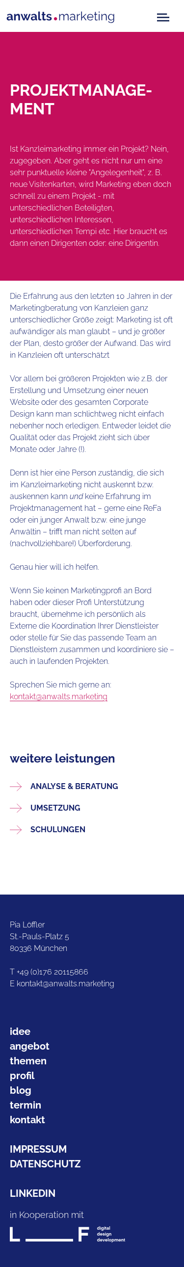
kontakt (27, 1120)
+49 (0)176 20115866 (52, 972)
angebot (30, 1046)
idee (20, 1031)
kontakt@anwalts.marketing (58, 696)
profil (22, 1076)
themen (28, 1061)
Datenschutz (45, 1164)
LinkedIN (32, 1193)
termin (25, 1105)
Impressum (38, 1149)
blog (20, 1090)
